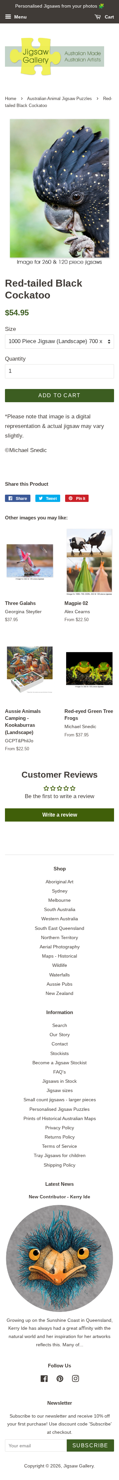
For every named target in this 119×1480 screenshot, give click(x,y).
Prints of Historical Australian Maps (59, 1118)
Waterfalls (59, 974)
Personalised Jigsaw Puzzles (59, 1109)
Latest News (59, 1184)
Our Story (60, 1034)
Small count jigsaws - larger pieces (59, 1099)
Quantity (15, 359)
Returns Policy (60, 1137)
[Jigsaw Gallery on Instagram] (75, 1380)
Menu (20, 16)
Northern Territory (59, 937)
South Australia (59, 909)
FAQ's (59, 1072)
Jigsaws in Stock (59, 1081)
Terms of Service (59, 1146)
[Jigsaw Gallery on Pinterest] (59, 1380)
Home (10, 98)
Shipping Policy (59, 1165)
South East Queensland (59, 928)
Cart (108, 16)
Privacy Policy (59, 1127)
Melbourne (59, 900)
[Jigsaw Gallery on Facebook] (44, 1380)
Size (10, 329)
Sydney (59, 891)
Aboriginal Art (59, 881)
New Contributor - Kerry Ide (59, 1196)
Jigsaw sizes (60, 1090)
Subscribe (90, 1445)
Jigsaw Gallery (78, 1465)
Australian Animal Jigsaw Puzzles (59, 98)
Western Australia (59, 918)
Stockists (59, 1053)
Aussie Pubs (59, 984)
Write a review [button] (59, 815)
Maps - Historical (59, 956)
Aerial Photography (60, 946)
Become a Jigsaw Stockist (59, 1062)
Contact (60, 1043)
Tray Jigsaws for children (60, 1155)
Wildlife (59, 965)
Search (59, 1025)
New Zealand (59, 993)
